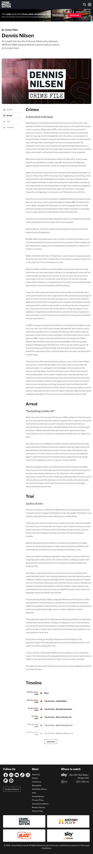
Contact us (36, 782)
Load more (51, 741)
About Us (36, 774)
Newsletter (36, 785)
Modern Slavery (38, 807)
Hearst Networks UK (20, 845)
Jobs (34, 793)
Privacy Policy (38, 800)
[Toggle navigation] (89, 4)
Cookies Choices (12, 789)
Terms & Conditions (40, 804)
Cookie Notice (38, 796)
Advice (35, 778)
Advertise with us (39, 789)
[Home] (6, 4)
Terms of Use (37, 811)
